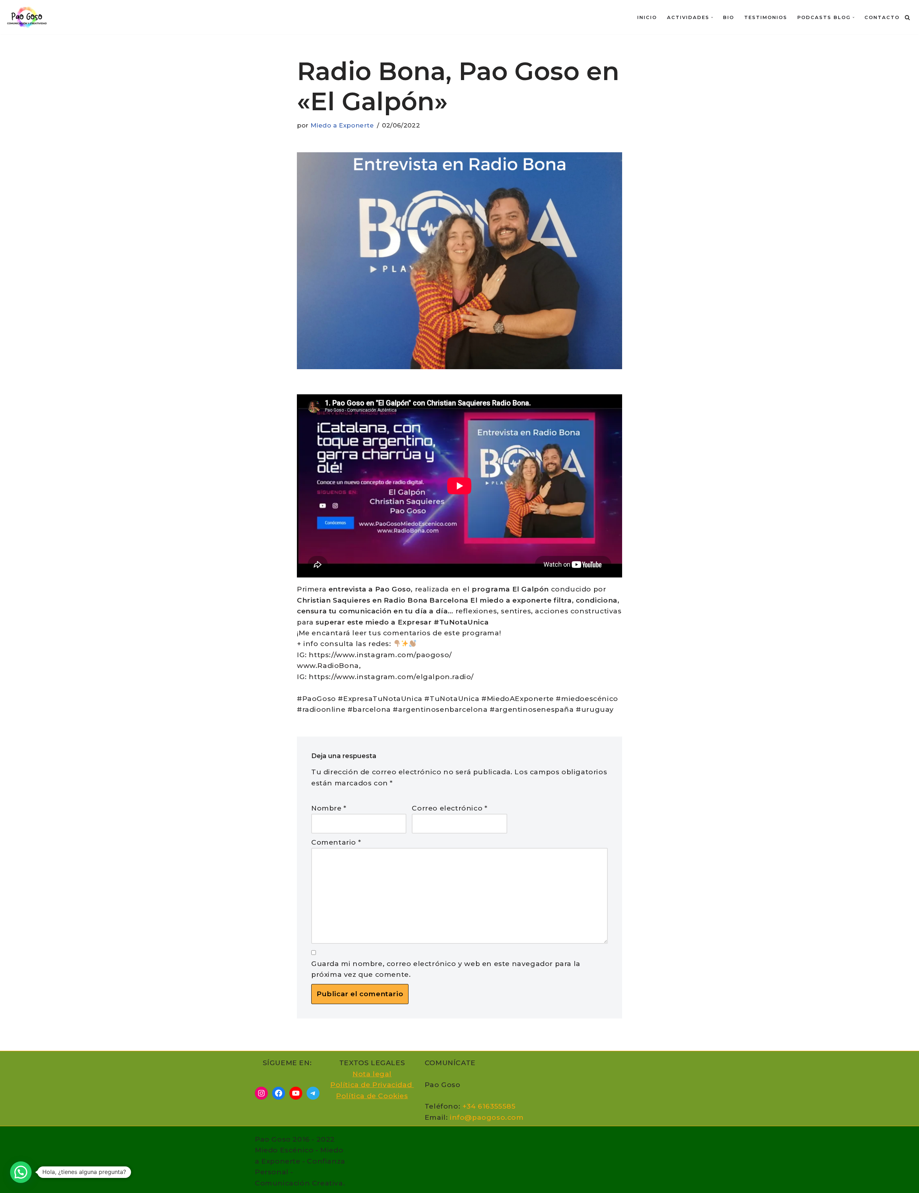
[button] (712, 17)
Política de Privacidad (372, 1085)
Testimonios (765, 17)
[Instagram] (261, 1093)
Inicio (647, 17)
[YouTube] (295, 1093)
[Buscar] (907, 17)
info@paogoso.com (487, 1117)
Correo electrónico (449, 808)
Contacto (882, 17)
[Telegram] (313, 1093)
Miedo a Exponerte (342, 125)
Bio (728, 17)
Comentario (336, 842)
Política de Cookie (370, 1096)
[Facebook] (278, 1093)
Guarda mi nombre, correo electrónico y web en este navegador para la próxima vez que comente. (445, 969)
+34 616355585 (489, 1106)
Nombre (328, 808)
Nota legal (372, 1074)
